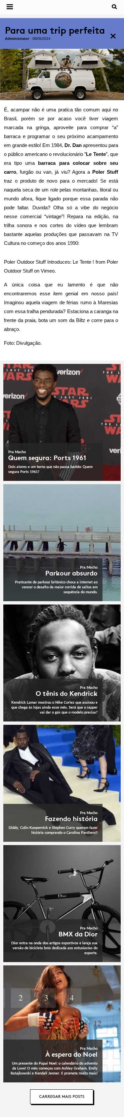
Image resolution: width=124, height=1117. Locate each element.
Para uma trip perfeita (55, 30)
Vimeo (48, 271)
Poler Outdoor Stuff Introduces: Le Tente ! (49, 262)
